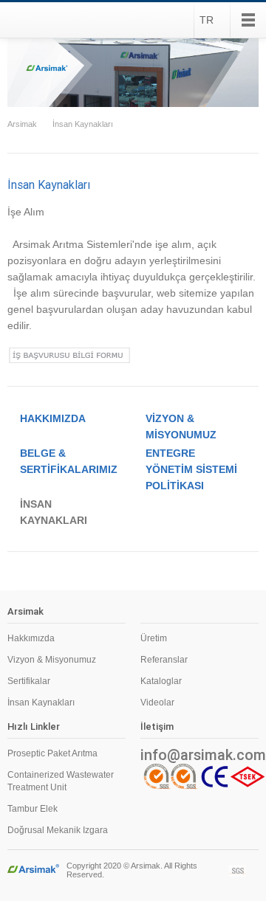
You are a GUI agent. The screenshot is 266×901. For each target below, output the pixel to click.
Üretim (153, 638)
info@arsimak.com (199, 755)
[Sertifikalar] (238, 871)
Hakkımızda (31, 638)
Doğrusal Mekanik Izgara (57, 830)
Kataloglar (161, 681)
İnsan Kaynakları (82, 124)
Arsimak (47, 20)
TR (207, 20)
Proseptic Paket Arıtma (52, 753)
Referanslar (164, 660)
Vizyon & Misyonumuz (51, 660)
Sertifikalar (28, 681)
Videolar (157, 702)
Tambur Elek (32, 809)
